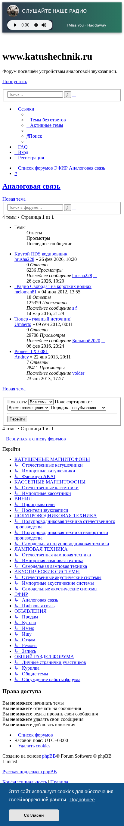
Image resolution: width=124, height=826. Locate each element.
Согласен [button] (34, 815)
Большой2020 (86, 340)
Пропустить (14, 81)
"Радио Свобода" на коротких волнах (52, 286)
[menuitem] (46, 119)
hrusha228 (24, 259)
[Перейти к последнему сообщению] (95, 275)
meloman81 (25, 291)
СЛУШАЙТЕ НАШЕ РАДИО (54, 11)
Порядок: (61, 407)
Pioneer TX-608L (31, 351)
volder (78, 373)
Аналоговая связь (31, 186)
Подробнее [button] (82, 799)
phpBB (49, 756)
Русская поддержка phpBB (29, 771)
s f (74, 308)
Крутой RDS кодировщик (40, 253)
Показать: (17, 401)
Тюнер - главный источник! (43, 318)
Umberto (22, 324)
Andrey (21, 356)
